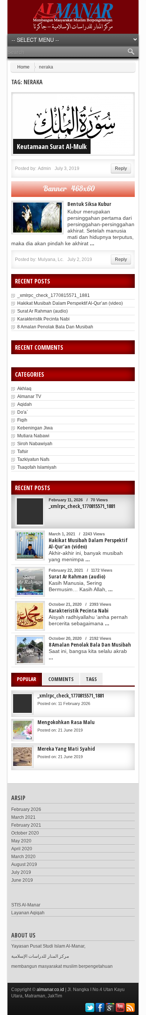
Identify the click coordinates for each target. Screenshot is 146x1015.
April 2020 (21, 848)
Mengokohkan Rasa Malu (66, 722)
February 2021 (26, 825)
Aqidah (24, 404)
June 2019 (22, 880)
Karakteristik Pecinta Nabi (43, 319)
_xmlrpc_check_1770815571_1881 (53, 295)
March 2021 (23, 817)
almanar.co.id (50, 989)
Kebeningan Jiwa (35, 428)
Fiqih (22, 420)
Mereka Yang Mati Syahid (66, 748)
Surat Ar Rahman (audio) (42, 311)
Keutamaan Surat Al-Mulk (52, 146)
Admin (44, 168)
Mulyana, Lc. (51, 259)
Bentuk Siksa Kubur (89, 203)
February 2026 (26, 809)
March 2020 (23, 856)
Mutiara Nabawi (33, 435)
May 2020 (21, 841)
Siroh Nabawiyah (34, 443)
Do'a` (22, 412)
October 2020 (25, 833)
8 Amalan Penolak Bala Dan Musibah (55, 326)
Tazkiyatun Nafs (33, 459)
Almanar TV (29, 396)
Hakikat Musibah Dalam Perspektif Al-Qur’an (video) (70, 303)
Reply (121, 168)
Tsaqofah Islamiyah (37, 467)
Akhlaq (24, 388)
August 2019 (24, 864)
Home (23, 67)
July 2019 (21, 872)
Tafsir (22, 451)
